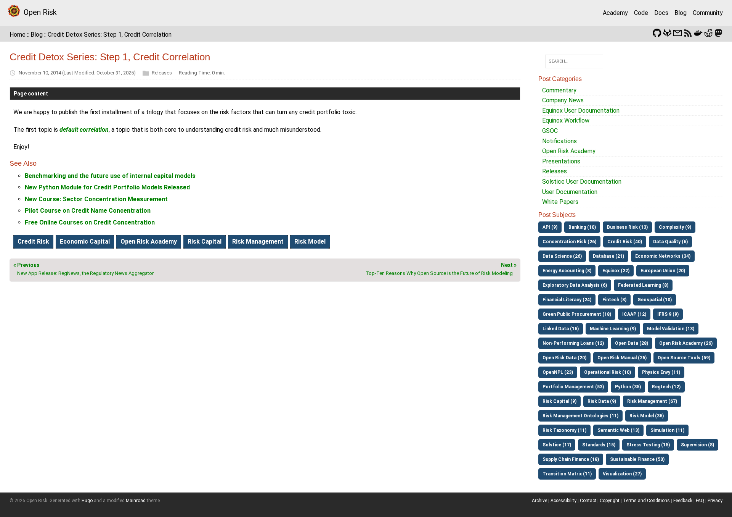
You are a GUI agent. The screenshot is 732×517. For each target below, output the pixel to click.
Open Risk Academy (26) (686, 343)
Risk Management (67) (652, 401)
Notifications (559, 141)
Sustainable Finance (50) (637, 459)
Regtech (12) (666, 386)
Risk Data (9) (602, 401)
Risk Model (310, 241)
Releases (162, 73)
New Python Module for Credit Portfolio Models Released (107, 187)
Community (708, 12)
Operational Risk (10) (607, 372)
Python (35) (628, 386)
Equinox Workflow (565, 120)
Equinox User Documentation (581, 110)
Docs (661, 12)
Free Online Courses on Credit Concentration (90, 222)
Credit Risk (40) (624, 241)
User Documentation (569, 191)
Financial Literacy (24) (567, 299)
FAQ (700, 500)
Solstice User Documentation (581, 181)
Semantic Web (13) (618, 430)
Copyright (610, 500)
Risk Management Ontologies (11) (580, 415)
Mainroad (136, 500)
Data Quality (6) (670, 241)
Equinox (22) (615, 270)
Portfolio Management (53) (573, 386)
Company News (563, 100)
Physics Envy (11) (661, 372)
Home (18, 34)
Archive (539, 500)
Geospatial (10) (654, 299)
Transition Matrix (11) (567, 474)
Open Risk (40, 12)
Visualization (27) (622, 474)
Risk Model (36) (646, 415)
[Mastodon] (718, 32)
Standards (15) (598, 445)
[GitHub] (656, 32)
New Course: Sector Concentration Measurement (96, 199)
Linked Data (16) (561, 328)
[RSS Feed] (687, 32)
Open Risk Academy (148, 241)
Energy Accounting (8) (567, 270)
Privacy (715, 500)
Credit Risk (33, 241)
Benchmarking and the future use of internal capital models (110, 175)
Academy (615, 12)
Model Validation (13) (670, 328)
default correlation (84, 129)
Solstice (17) (557, 445)
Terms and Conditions (646, 500)
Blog (680, 12)
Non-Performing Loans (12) (573, 343)
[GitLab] (667, 32)
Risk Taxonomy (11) (564, 430)
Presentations (561, 161)
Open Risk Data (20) (564, 357)
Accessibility (563, 500)
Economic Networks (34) (662, 256)
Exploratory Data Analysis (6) (575, 285)
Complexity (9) (675, 227)
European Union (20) (662, 270)
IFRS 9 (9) (668, 314)
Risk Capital (205, 241)
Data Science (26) (562, 256)
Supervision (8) (697, 445)
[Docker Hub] (698, 32)
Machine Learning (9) (613, 328)
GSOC (550, 130)
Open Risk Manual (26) (622, 357)
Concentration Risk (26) (569, 241)
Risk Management (258, 241)
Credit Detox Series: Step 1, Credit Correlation (110, 34)
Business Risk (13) (627, 227)
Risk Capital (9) (559, 401)
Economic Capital (85, 241)
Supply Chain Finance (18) (571, 459)
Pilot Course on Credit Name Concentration (88, 210)
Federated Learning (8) (643, 285)
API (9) (550, 227)
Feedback (682, 500)
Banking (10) (582, 227)
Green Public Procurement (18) (577, 314)
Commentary (559, 90)
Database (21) (608, 256)
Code (641, 12)
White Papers (560, 201)
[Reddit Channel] (708, 32)
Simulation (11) (667, 430)
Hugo (87, 500)
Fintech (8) (614, 299)
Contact (588, 500)
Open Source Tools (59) (684, 357)
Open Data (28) (631, 343)
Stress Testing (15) (648, 445)
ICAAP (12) (634, 314)
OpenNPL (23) (558, 372)
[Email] (677, 32)
